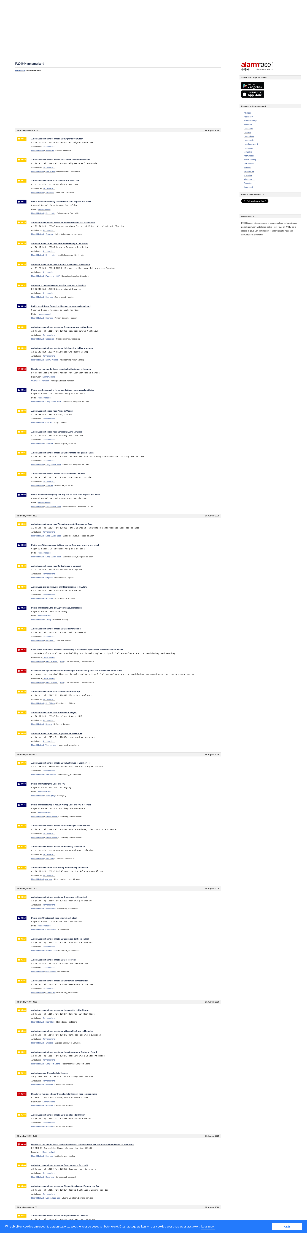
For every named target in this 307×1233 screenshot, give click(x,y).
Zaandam (248, 183)
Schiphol (247, 167)
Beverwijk (248, 124)
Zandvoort (248, 187)
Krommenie (249, 156)
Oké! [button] (287, 1226)
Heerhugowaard (251, 144)
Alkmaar (247, 113)
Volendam (248, 175)
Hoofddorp (248, 148)
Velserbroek (249, 171)
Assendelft (248, 117)
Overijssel (35, 381)
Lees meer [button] (208, 1226)
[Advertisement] (118, 100)
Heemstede (249, 140)
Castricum (248, 128)
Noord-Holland (37, 150)
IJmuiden (248, 152)
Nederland (20, 70)
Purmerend (249, 164)
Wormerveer (249, 179)
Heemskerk (249, 136)
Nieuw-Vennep (250, 160)
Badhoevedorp (250, 121)
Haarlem (247, 132)
